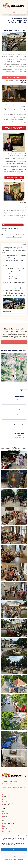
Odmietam (14, 853)
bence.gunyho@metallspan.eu (18, 437)
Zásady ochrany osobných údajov (17, 859)
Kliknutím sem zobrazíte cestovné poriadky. (16, 255)
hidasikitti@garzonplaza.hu (18, 399)
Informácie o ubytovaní (7, 311)
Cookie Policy (7, 859)
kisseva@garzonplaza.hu (19, 414)
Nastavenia (14, 856)
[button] (26, 835)
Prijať (14, 849)
